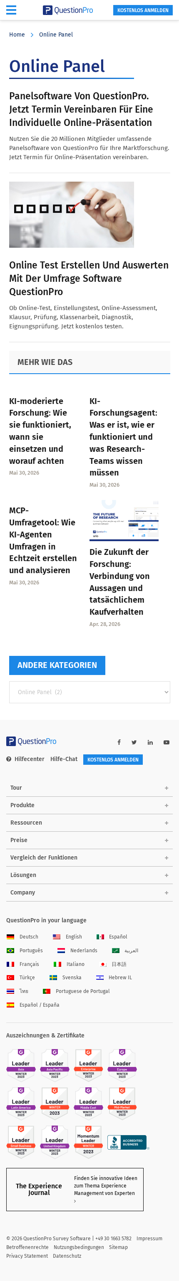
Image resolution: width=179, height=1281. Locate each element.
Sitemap (118, 1247)
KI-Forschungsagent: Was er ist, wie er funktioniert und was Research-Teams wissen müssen (123, 437)
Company (22, 892)
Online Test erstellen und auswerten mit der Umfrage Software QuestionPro (89, 278)
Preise (18, 840)
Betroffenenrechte (27, 1247)
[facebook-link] (119, 742)
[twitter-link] (134, 742)
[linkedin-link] (150, 742)
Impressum (149, 1239)
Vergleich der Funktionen (43, 857)
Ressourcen (26, 822)
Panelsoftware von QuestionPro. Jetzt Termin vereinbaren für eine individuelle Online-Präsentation (81, 109)
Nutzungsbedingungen (79, 1247)
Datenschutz (67, 1256)
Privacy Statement (27, 1256)
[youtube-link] (166, 742)
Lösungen (23, 875)
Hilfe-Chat (63, 759)
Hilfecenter (30, 759)
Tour (16, 787)
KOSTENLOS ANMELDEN (143, 10)
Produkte (22, 805)
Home (17, 34)
